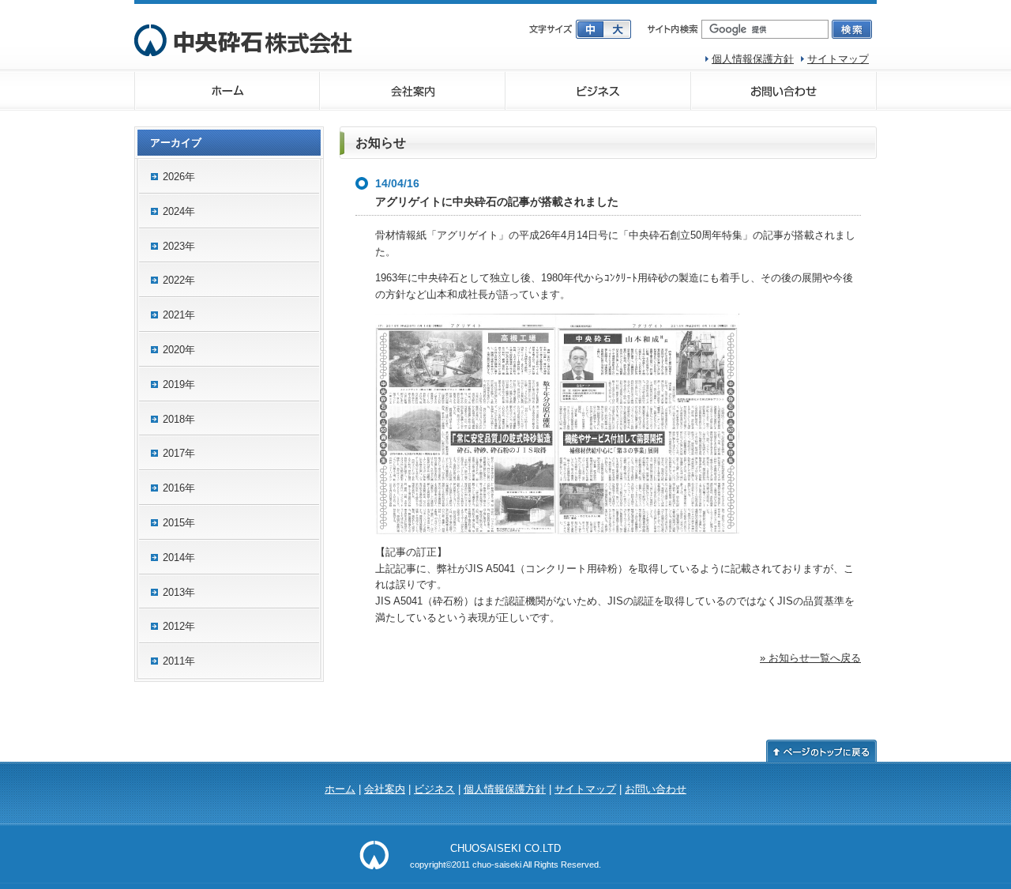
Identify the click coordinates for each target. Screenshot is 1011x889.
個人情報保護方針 (753, 59)
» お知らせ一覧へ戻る (810, 658)
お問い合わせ (784, 91)
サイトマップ (838, 59)
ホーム (227, 91)
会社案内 (413, 91)
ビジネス (598, 91)
